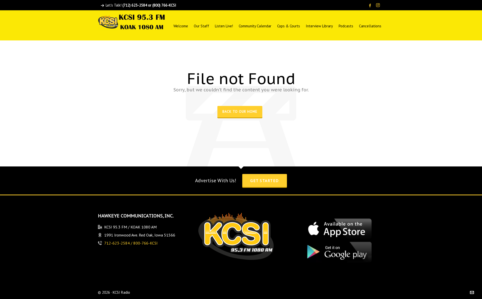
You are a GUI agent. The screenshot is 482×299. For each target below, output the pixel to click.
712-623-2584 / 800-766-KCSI (131, 243)
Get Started (264, 180)
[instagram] (378, 6)
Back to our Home (239, 111)
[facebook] (370, 5)
